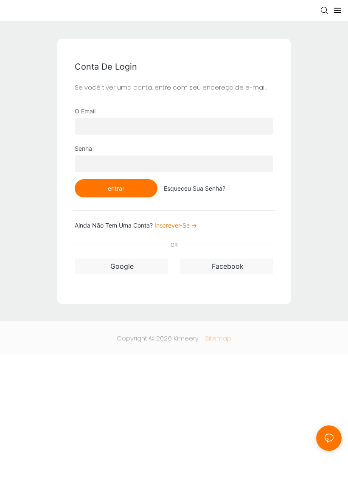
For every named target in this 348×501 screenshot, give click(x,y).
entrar (116, 188)
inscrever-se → (175, 225)
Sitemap (217, 338)
